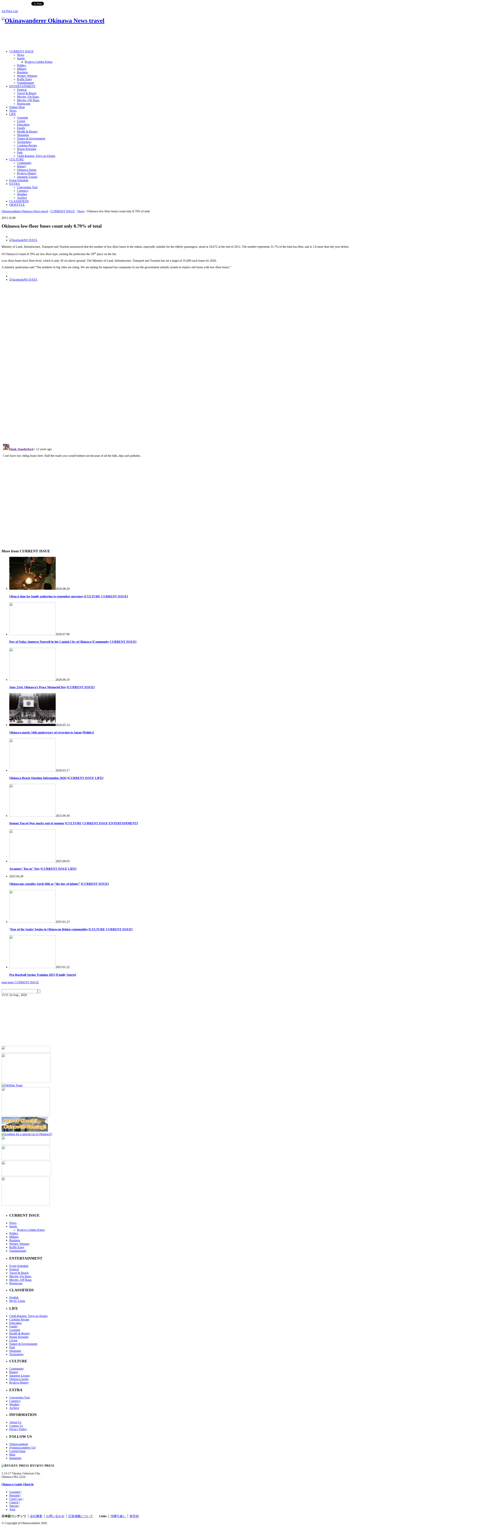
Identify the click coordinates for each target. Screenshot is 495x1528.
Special (13, 1505)
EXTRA (14, 183)
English (14, 1297)
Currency (22, 190)
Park (20, 152)
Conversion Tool (27, 187)
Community (24, 163)
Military (22, 68)
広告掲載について (80, 1516)
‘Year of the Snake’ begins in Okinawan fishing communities (48, 929)
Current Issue (17, 1451)
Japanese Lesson (27, 176)
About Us (15, 1422)
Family (21, 128)
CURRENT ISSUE (21, 51)
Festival (21, 89)
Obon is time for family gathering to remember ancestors (46, 596)
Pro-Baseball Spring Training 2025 (32, 974)
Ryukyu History (27, 173)
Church (13, 1502)
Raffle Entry (24, 79)
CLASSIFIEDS (19, 201)
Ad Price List (10, 11)
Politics (21, 65)
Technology (24, 142)
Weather (22, 194)
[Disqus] (247, 387)
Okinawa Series (26, 169)
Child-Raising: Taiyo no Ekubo (36, 156)
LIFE (12, 114)
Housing (14, 1495)
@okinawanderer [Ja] (22, 1447)
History (21, 166)
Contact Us (16, 1425)
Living (21, 121)
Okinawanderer (18, 1444)
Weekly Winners (27, 75)
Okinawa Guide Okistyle (18, 1484)
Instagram (15, 1458)
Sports (21, 58)
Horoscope (23, 103)
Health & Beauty (27, 131)
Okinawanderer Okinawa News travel (25, 211)
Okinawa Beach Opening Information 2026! (38, 778)
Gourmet (22, 117)
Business (22, 72)
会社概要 (36, 1516)
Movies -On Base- (28, 96)
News (20, 55)
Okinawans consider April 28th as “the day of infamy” (44, 883)
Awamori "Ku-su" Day (24, 868)
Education (23, 124)
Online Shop (17, 107)
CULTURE (16, 159)
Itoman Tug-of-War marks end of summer (36, 823)
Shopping (23, 135)
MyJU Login (17, 1301)
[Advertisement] (72, 37)
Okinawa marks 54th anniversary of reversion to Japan (45, 732)
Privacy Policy (18, 1429)
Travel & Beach (26, 93)
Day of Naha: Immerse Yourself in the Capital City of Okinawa (50, 641)
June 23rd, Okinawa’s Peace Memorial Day (37, 687)
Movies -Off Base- (28, 100)
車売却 (134, 1516)
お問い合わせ (55, 1516)
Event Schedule (18, 180)
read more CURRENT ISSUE (20, 982)
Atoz (12, 1509)
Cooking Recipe (27, 145)
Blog (12, 1454)
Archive (22, 197)
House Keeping (26, 149)
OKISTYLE (17, 204)
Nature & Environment (31, 138)
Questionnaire (25, 82)
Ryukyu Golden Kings (38, 61)
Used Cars (15, 1499)
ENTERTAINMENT (22, 86)
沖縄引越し (118, 1516)
